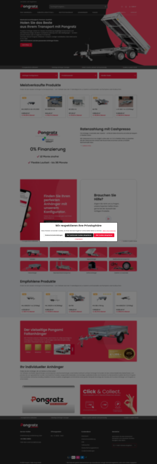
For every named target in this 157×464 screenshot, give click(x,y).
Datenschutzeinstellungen (54, 235)
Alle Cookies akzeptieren (104, 235)
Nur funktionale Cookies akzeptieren (79, 235)
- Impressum (78, 239)
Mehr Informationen (109, 231)
